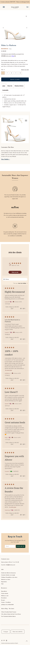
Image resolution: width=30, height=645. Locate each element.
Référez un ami (4, 595)
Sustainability (5, 90)
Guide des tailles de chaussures (8, 572)
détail (3, 85)
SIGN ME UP (20, 546)
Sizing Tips (9, 85)
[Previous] (3, 27)
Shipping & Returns (19, 85)
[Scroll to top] (26, 641)
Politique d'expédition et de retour (9, 577)
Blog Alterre (4, 591)
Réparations (4, 581)
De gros (3, 600)
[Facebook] (1, 640)
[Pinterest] (3, 640)
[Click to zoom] (26, 16)
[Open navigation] (4, 7)
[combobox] (20, 283)
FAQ (2, 583)
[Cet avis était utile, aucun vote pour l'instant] (20, 308)
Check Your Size (25, 69)
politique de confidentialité (7, 604)
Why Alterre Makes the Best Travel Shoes (11, 614)
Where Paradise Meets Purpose (8, 612)
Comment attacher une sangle (8, 575)
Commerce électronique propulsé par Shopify (9, 643)
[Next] (26, 27)
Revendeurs (4, 597)
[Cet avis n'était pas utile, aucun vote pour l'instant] (23, 308)
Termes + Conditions (6, 602)
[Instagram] (6, 640)
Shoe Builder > (5, 159)
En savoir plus (8, 370)
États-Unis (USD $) (17, 631)
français (6, 631)
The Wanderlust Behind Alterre (8, 616)
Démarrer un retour (5, 579)
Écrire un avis (15, 272)
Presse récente (4, 593)
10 (20, 73)
